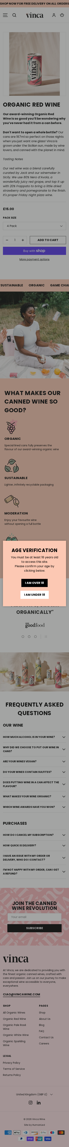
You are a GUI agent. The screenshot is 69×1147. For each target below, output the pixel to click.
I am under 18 (34, 595)
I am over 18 (34, 583)
